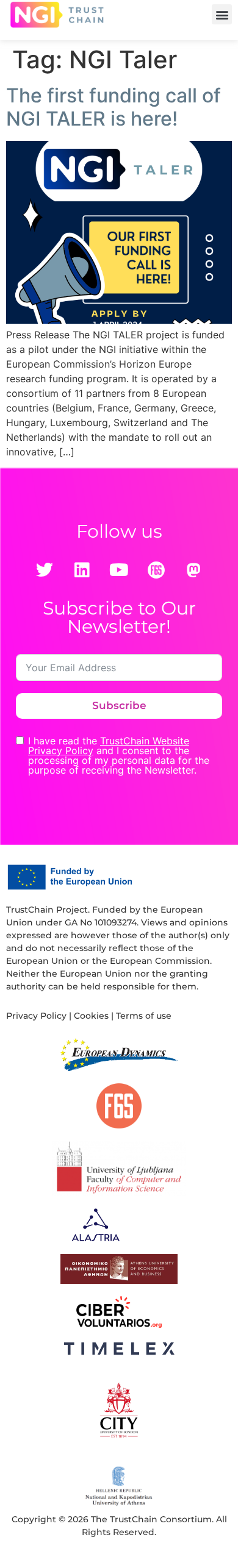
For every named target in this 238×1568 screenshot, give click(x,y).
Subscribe (119, 705)
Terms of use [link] (143, 1015)
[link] (57, 14)
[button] (222, 14)
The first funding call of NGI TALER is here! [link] (113, 107)
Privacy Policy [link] (36, 1015)
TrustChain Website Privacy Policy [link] (108, 746)
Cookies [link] (91, 1015)
